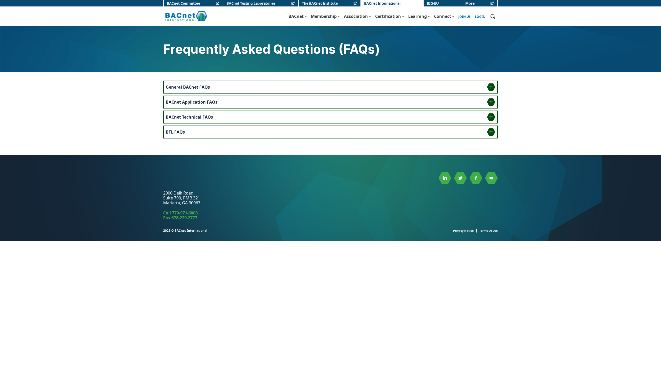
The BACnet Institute (319, 3)
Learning (417, 16)
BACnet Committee (183, 3)
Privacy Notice (463, 231)
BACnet (296, 16)
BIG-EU (433, 3)
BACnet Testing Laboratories (250, 3)
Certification (388, 16)
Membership (324, 16)
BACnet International (382, 3)
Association (356, 16)
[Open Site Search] (492, 16)
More (469, 3)
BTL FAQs (175, 132)
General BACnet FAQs (188, 87)
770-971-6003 (185, 213)
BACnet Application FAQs (191, 102)
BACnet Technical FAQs (189, 117)
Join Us (464, 17)
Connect (442, 16)
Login (480, 17)
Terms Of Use (488, 231)
